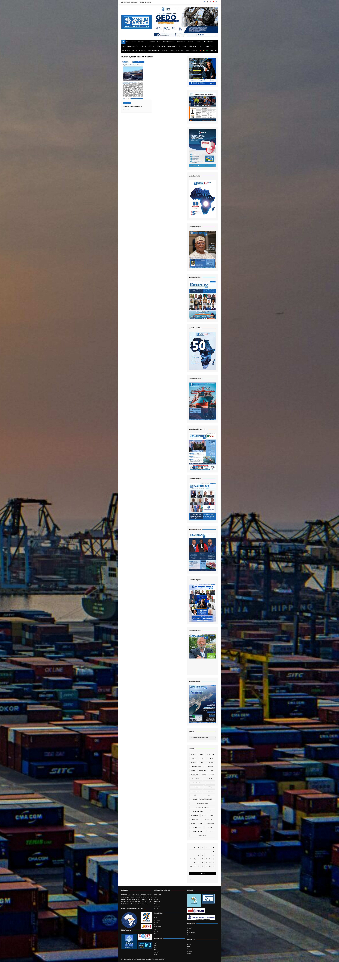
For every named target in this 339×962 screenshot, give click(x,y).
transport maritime (202, 835)
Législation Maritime (160, 46)
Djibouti (189, 944)
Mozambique (157, 906)
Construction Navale (171, 46)
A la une (194, 758)
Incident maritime (192, 46)
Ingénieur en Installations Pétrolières (132, 106)
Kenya (188, 946)
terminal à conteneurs (197, 831)
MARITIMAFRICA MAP (125, 2)
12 (198, 859)
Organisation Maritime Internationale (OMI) (202, 799)
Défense (159, 42)
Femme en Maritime (207, 46)
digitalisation (210, 767)
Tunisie (155, 954)
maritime (210, 787)
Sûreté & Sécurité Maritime (169, 42)
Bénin (203, 758)
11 (194, 859)
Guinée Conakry (209, 779)
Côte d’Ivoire (157, 920)
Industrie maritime (197, 783)
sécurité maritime (196, 819)
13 (202, 859)
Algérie (155, 943)
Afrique (201, 754)
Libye (155, 947)
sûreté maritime (210, 823)
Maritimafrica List (126, 50)
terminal (210, 827)
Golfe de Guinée (195, 779)
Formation (184, 46)
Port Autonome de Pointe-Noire (202, 807)
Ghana (155, 924)
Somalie (189, 949)
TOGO (211, 831)
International (141, 42)
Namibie (156, 908)
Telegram (142, 2)
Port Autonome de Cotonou (202, 803)
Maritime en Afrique (196, 791)
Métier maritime (127, 103)
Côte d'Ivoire (210, 762)
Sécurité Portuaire (209, 819)
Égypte (155, 945)
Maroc (195, 795)
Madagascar (157, 901)
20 (202, 862)
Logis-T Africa (148, 2)
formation (204, 775)
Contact (187, 50)
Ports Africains (194, 815)
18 (194, 862)
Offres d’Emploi (165, 50)
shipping (211, 815)
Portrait (199, 46)
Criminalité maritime (181, 42)
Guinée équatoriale (191, 933)
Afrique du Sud (210, 754)
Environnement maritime (132, 46)
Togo (155, 933)
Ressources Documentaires (154, 50)
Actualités (134, 42)
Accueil (128, 42)
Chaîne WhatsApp (135, 2)
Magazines (134, 50)
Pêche (203, 815)
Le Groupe (180, 50)
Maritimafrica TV (142, 50)
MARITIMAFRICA (196, 787)
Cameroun (193, 762)
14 (206, 859)
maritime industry (209, 791)
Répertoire (173, 50)
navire (209, 795)
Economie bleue (199, 42)
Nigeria (155, 929)
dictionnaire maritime (196, 767)
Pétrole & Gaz (151, 46)
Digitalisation (152, 42)
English (211, 50)
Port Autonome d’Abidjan (198, 811)
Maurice (156, 904)
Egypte (212, 771)
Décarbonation (143, 46)
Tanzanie (189, 953)
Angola (155, 897)
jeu (210, 783)
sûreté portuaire (196, 827)
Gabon (212, 775)
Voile (179, 46)
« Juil (190, 879)
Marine (123, 46)
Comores (156, 899)
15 (209, 859)
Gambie (156, 922)
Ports (211, 811)
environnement (194, 775)
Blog (147, 42)
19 (198, 862)
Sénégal (193, 823)
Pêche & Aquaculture (208, 42)
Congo (201, 762)
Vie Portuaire (191, 42)
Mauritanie (156, 952)
